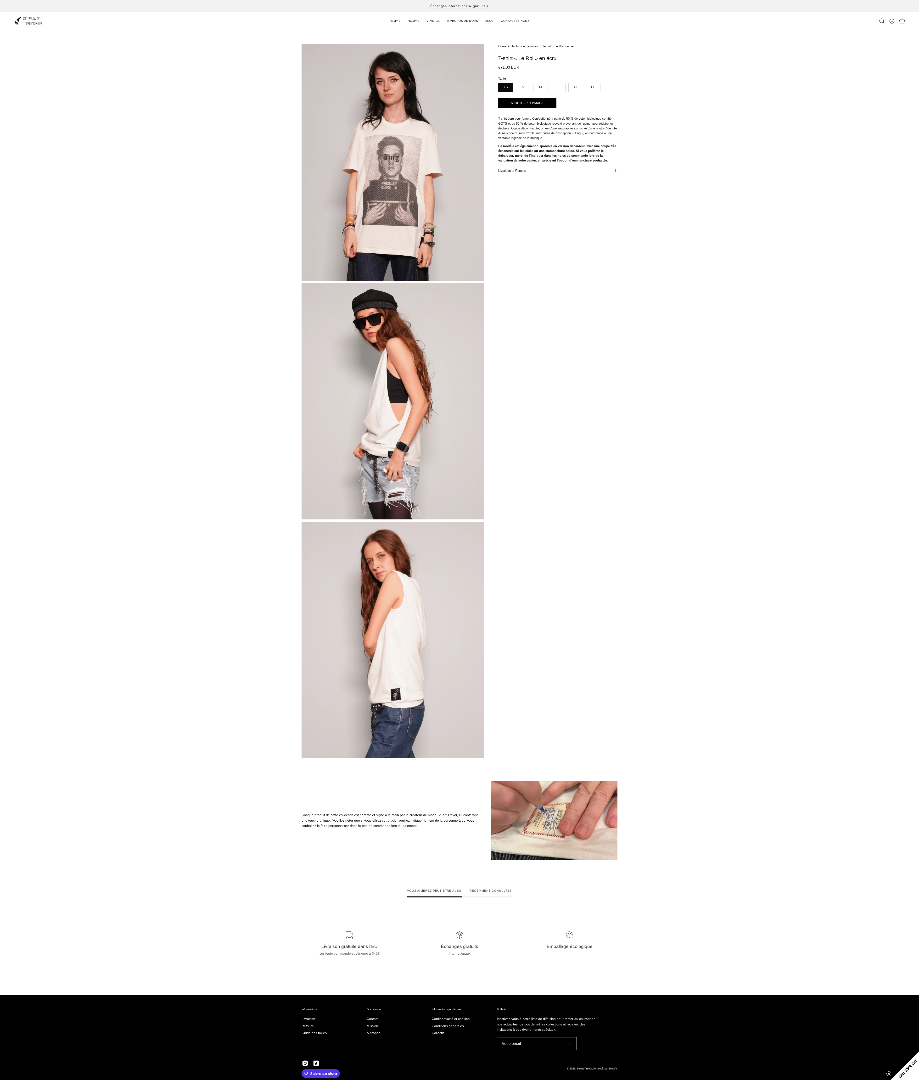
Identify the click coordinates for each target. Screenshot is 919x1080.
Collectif (438, 1033)
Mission (372, 1026)
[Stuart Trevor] (31, 21)
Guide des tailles (314, 1033)
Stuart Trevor (584, 1068)
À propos (373, 1033)
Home (502, 46)
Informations (310, 1009)
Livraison (308, 1019)
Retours (308, 1026)
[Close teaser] (888, 1073)
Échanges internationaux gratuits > (459, 6)
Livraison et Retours (512, 171)
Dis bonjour (374, 1009)
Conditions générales (448, 1026)
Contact (372, 1019)
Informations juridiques (446, 1009)
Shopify (612, 1068)
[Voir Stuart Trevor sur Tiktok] (316, 1063)
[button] (433, 21)
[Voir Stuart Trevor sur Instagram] (305, 1063)
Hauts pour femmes (524, 46)
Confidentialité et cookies (451, 1019)
